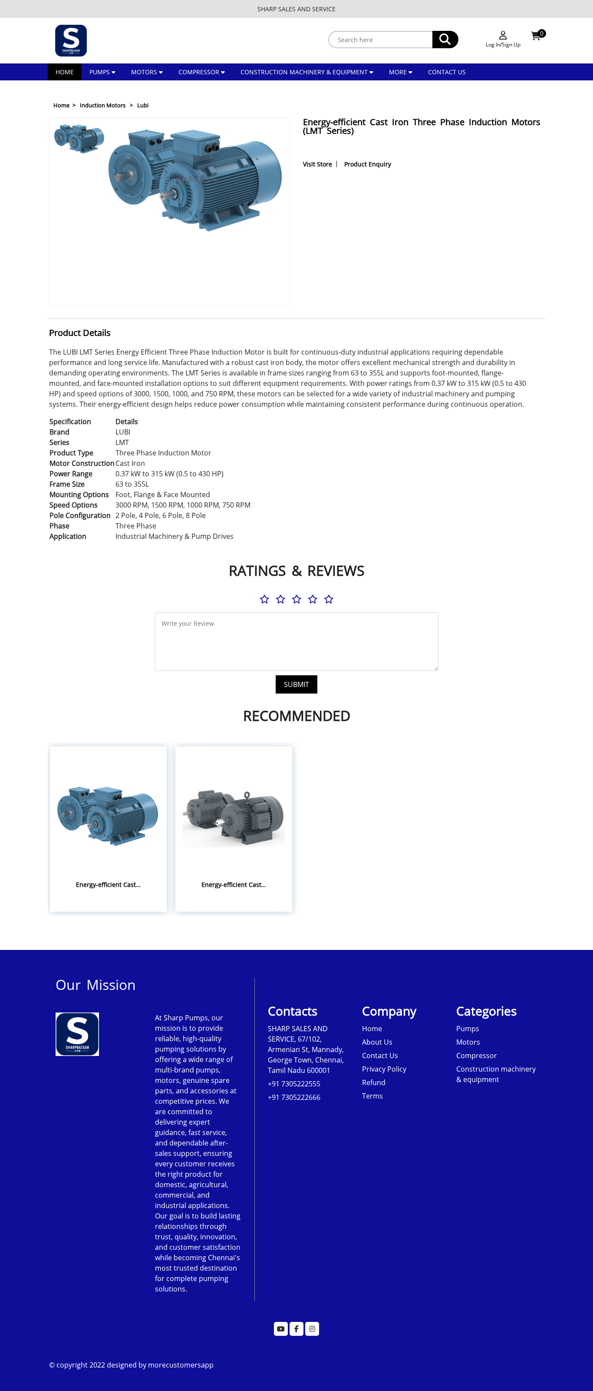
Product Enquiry (367, 164)
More (399, 72)
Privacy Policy (384, 1069)
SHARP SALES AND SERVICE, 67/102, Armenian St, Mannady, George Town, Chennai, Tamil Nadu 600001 (306, 1049)
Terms (372, 1096)
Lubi (142, 105)
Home (65, 72)
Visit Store (317, 164)
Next (80, 295)
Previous (80, 128)
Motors (144, 72)
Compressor (198, 72)
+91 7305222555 (294, 1084)
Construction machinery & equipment (304, 72)
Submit (296, 684)
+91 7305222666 (294, 1097)
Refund (373, 1082)
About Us (377, 1042)
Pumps (99, 72)
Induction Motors (102, 105)
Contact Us (447, 72)
